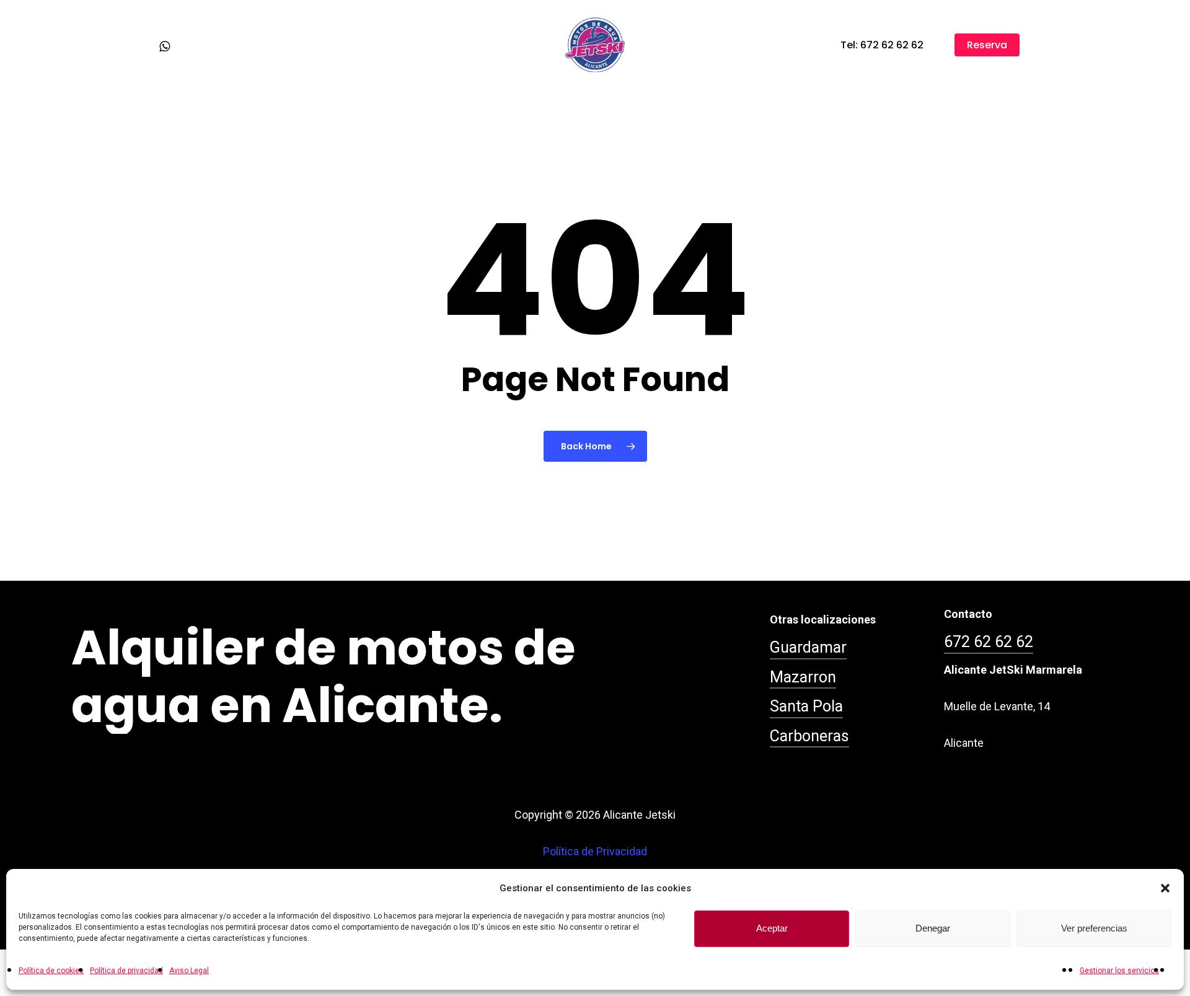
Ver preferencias (1094, 928)
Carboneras (809, 736)
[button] (1165, 888)
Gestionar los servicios (1119, 970)
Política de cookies (51, 970)
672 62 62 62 (988, 642)
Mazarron (803, 677)
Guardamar (808, 647)
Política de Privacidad (595, 851)
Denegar (932, 928)
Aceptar (772, 928)
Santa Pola (806, 706)
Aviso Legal (189, 970)
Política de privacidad (126, 970)
